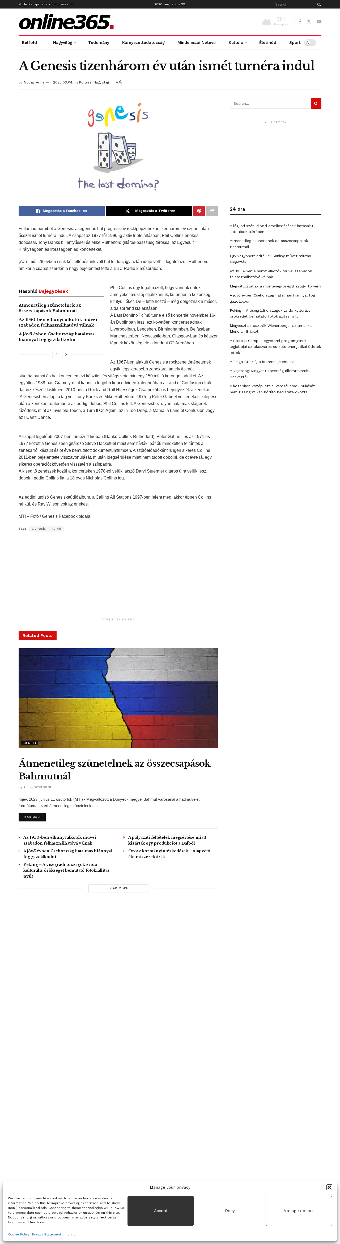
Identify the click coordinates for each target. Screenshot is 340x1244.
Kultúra (236, 42)
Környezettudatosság (143, 42)
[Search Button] (318, 4)
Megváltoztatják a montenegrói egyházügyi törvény (275, 286)
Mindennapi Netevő (196, 42)
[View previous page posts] (56, 354)
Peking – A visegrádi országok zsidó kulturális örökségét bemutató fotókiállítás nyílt (66, 870)
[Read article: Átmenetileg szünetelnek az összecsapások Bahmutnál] (118, 698)
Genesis (39, 529)
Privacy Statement (46, 1234)
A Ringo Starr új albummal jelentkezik (263, 362)
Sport (295, 42)
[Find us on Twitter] (309, 22)
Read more (34, 817)
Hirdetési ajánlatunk (34, 4)
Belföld (29, 42)
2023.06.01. (42, 787)
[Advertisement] (118, 578)
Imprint (69, 1234)
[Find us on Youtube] (319, 22)
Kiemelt (30, 743)
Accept (161, 1210)
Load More (118, 888)
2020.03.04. (63, 82)
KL (25, 787)
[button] (329, 1187)
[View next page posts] (66, 354)
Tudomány (98, 42)
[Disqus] (118, 972)
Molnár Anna (34, 82)
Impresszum (63, 4)
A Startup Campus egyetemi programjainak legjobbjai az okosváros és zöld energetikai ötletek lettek (275, 347)
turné (56, 529)
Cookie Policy (18, 1234)
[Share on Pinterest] (199, 211)
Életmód (267, 42)
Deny (230, 1210)
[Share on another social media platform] (212, 211)
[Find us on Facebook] (300, 22)
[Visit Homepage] (66, 22)
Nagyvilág (62, 42)
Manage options (298, 1210)
